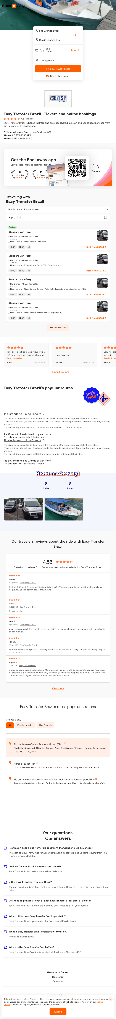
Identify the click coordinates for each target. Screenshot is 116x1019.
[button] (112, 6)
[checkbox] (47, 76)
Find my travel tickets (58, 68)
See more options (58, 327)
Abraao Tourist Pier (24, 763)
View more (58, 688)
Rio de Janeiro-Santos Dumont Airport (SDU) (38, 744)
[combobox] (58, 30)
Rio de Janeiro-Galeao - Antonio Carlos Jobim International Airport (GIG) (54, 779)
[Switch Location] (76, 35)
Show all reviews (60, 371)
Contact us (58, 981)
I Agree (58, 1011)
